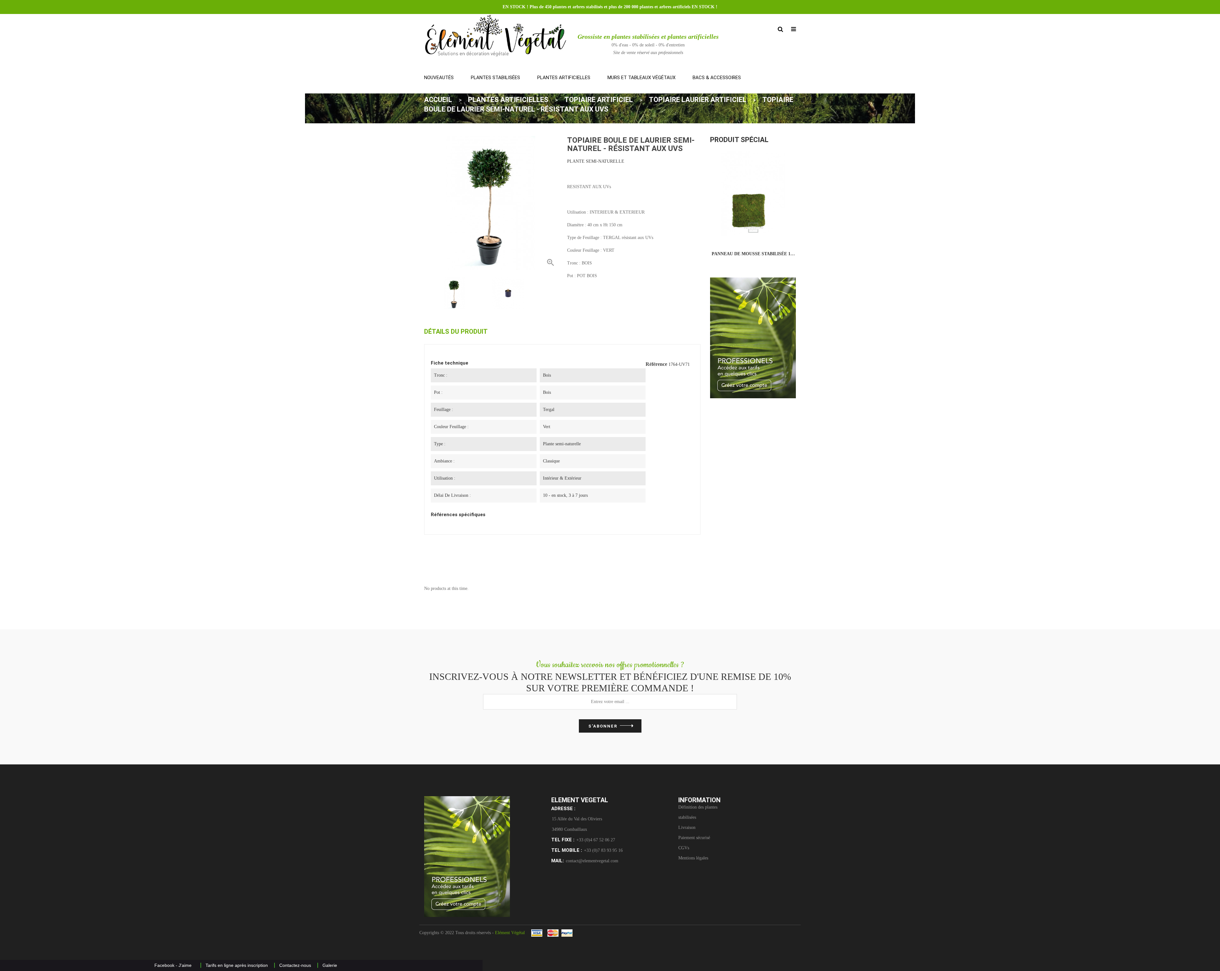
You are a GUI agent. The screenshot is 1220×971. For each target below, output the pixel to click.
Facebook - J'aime (173, 965)
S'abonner (602, 726)
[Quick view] (764, 230)
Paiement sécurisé (694, 837)
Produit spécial (739, 140)
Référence (656, 364)
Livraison (686, 827)
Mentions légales (693, 858)
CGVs (683, 847)
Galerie (329, 965)
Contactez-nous (295, 965)
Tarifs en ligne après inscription (237, 965)
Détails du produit (456, 331)
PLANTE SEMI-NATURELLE (595, 161)
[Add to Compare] (742, 230)
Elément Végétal (510, 932)
